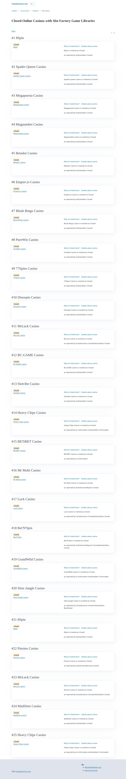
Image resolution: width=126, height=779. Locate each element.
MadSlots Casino (19, 715)
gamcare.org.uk (91, 770)
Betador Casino (19, 162)
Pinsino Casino (19, 657)
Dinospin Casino (19, 306)
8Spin (15, 47)
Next (13, 31)
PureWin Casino (19, 249)
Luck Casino (18, 508)
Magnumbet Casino (21, 133)
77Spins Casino (19, 278)
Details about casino (89, 46)
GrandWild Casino (20, 568)
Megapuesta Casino (21, 105)
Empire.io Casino (20, 191)
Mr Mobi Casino (19, 479)
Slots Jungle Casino (20, 597)
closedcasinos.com (23, 771)
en (31, 4)
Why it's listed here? (72, 46)
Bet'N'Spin (17, 537)
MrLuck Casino (19, 335)
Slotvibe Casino (19, 393)
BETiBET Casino (19, 451)
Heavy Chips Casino (21, 422)
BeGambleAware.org (93, 767)
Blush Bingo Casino (21, 220)
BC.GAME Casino (20, 364)
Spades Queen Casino (22, 76)
